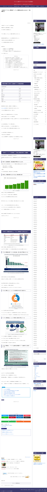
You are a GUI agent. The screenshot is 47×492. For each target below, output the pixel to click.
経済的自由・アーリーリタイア (40, 72)
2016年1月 (40, 333)
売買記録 (40, 108)
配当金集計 (40, 104)
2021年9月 (40, 209)
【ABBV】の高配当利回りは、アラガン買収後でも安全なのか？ (13, 62)
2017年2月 (40, 308)
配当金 (40, 489)
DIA (35, 369)
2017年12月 (40, 289)
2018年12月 (40, 266)
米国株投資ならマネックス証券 (40, 112)
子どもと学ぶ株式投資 (40, 110)
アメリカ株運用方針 (40, 100)
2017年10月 (40, 293)
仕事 (40, 70)
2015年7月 (40, 343)
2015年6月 (40, 345)
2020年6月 (40, 232)
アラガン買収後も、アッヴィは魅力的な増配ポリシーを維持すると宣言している (16, 67)
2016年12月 (40, 312)
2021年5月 (40, 215)
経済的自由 (29, 489)
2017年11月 (40, 291)
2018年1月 (40, 287)
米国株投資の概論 (40, 87)
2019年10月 (40, 247)
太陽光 (42, 489)
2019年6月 (40, 255)
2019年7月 (40, 253)
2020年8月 (40, 228)
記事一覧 (45, 489)
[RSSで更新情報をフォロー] (23, 421)
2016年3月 (40, 329)
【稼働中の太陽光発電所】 (37, 383)
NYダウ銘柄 (40, 85)
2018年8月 (40, 274)
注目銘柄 (22, 489)
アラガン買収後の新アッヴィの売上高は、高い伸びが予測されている (15, 63)
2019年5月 (40, 257)
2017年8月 (40, 297)
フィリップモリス (37, 376)
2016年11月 (40, 314)
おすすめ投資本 (40, 114)
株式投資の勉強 (25, 489)
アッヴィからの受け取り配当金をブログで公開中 (11, 390)
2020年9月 (40, 226)
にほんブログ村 (3, 426)
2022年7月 (40, 201)
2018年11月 (40, 268)
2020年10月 (40, 224)
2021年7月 (40, 211)
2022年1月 (40, 205)
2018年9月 (40, 272)
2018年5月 (40, 280)
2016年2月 (40, 331)
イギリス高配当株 (40, 79)
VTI (35, 370)
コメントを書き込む (16, 483)
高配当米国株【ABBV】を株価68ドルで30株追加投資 (12, 57)
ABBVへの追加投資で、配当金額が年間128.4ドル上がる (13, 60)
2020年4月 (40, 236)
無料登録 (34, 390)
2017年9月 (40, 295)
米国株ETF (40, 83)
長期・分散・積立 (40, 93)
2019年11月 (40, 245)
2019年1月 (40, 264)
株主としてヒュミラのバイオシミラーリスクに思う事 (12, 394)
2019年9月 (40, 249)
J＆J (35, 374)
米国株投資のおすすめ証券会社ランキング (7, 430)
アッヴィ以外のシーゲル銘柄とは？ (9, 395)
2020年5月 (40, 234)
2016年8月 (40, 320)
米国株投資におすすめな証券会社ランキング (39, 171)
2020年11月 (40, 222)
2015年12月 (40, 335)
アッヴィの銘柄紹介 (7, 389)
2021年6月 (40, 213)
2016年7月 (40, 322)
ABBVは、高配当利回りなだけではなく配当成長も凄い (13, 61)
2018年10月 (40, 270)
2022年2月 (40, 203)
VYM (35, 368)
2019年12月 (40, 243)
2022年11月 (40, 199)
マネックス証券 (3, 108)
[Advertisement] (16, 18)
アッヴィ (36, 375)
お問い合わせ (32, 489)
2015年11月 (40, 337)
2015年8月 (40, 341)
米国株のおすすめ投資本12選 (37, 464)
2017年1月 (40, 310)
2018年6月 (40, 278)
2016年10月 (40, 316)
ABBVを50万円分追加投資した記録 (9, 393)
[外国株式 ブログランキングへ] (35, 184)
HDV (35, 377)
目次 (15, 56)
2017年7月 (40, 299)
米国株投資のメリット (40, 89)
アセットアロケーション (40, 91)
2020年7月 (40, 230)
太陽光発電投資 (40, 121)
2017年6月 (40, 301)
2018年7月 (40, 276)
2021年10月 (40, 207)
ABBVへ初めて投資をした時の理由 (9, 391)
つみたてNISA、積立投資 (40, 106)
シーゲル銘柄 (40, 81)
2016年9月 (40, 318)
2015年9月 (40, 339)
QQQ (35, 367)
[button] (45, 124)
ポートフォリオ (40, 102)
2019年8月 (40, 251)
